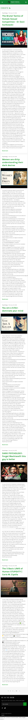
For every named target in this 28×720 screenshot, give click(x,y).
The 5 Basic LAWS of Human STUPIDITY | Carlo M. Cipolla (12, 571)
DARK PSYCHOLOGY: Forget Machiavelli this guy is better (14, 456)
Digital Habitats (8, 713)
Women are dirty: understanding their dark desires (12, 162)
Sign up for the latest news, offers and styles (12, 700)
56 (16, 691)
